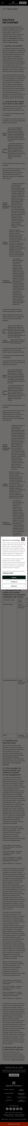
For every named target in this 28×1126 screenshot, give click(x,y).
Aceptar (14, 577)
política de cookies (8, 573)
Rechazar (14, 586)
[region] (14, 563)
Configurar (14, 581)
